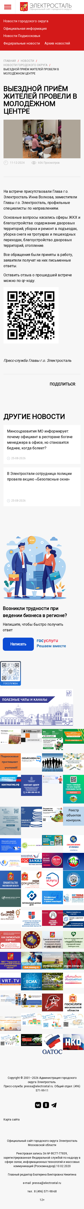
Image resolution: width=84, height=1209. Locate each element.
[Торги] (73, 789)
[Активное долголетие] (73, 981)
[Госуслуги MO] (73, 1003)
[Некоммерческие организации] (73, 1044)
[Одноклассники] (46, 1105)
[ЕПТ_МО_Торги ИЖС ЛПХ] (10, 1044)
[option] (42, 139)
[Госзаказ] (31, 862)
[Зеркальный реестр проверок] (10, 1003)
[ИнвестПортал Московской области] (52, 862)
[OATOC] (52, 1044)
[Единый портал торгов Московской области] (10, 898)
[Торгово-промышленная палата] (73, 844)
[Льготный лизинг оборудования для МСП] (52, 739)
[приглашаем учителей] (10, 762)
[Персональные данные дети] (31, 898)
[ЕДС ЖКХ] (31, 940)
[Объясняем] (31, 762)
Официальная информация (25, 29)
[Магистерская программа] (10, 1023)
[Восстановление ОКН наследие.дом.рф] (10, 739)
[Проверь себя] (52, 919)
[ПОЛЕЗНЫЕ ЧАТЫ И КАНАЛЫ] (36, 707)
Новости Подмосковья (22, 36)
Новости (27, 61)
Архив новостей (57, 43)
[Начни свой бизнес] (31, 1022)
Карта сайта (12, 1119)
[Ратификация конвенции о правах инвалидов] (52, 898)
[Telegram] (54, 1105)
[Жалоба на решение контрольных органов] (10, 845)
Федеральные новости (22, 43)
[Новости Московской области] (31, 845)
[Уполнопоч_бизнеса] (31, 789)
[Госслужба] (10, 673)
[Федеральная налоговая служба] (73, 880)
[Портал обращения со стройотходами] (73, 739)
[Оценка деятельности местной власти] (73, 762)
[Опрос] (52, 789)
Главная (10, 61)
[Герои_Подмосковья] (31, 739)
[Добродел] (52, 844)
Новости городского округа (26, 21)
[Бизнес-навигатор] (73, 919)
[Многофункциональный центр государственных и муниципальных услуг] (31, 880)
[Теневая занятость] (52, 762)
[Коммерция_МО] (52, 1022)
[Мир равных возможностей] (73, 898)
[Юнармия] (52, 1003)
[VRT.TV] (10, 981)
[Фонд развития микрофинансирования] (31, 1003)
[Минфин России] (31, 821)
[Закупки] (10, 960)
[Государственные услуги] (52, 880)
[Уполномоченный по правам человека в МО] (73, 862)
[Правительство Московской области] (10, 880)
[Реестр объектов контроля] (73, 821)
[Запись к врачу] (10, 940)
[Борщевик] (31, 1044)
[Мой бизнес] (10, 917)
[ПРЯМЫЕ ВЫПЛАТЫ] (10, 863)
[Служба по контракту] (10, 789)
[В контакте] (38, 1105)
